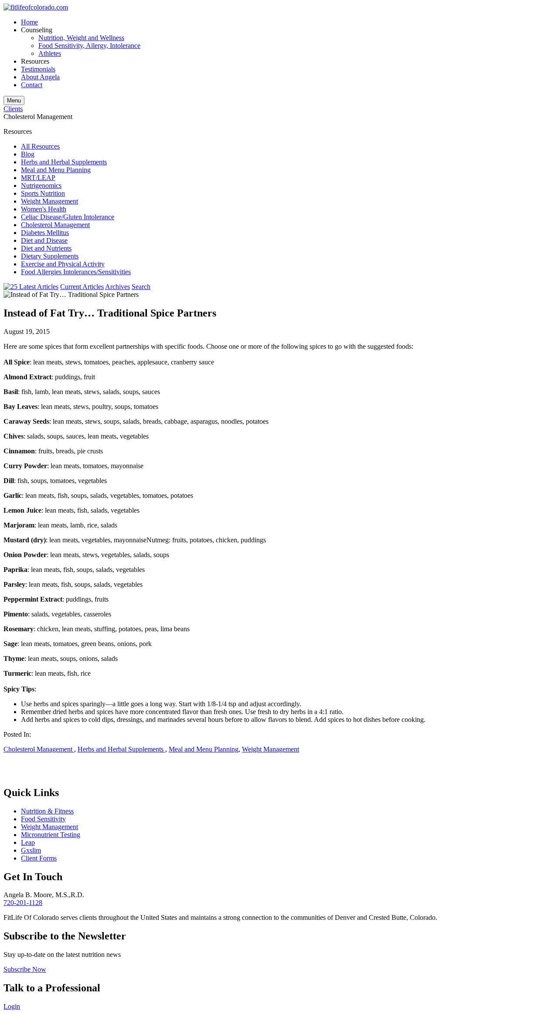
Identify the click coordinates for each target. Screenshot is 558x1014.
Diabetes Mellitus (45, 232)
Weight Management (49, 201)
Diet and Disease (44, 240)
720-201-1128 (22, 902)
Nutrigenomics (41, 185)
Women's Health (43, 209)
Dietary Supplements (49, 256)
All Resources (40, 146)
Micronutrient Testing (50, 834)
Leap (28, 842)
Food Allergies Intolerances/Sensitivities (76, 272)
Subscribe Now (24, 969)
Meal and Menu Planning (56, 170)
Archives (117, 286)
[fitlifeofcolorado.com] (35, 7)
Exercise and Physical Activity (63, 264)
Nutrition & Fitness (47, 811)
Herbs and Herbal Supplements (64, 162)
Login (11, 1006)
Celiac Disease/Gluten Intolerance (67, 217)
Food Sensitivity (43, 819)
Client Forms (39, 858)
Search (141, 286)
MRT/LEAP (38, 177)
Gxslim (31, 850)
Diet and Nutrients (46, 248)
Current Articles (82, 286)
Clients (13, 108)
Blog (27, 154)
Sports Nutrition (43, 193)
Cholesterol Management (55, 224)
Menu (14, 100)
